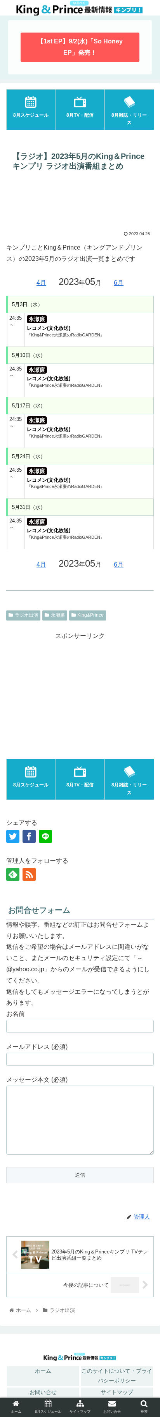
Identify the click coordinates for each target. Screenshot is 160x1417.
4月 (41, 282)
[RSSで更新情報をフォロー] (29, 874)
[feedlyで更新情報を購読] (12, 874)
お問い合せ (43, 1392)
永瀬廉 (58, 615)
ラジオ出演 (26, 615)
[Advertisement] (80, 202)
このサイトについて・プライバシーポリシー (117, 1376)
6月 (118, 282)
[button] (144, 1120)
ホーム (43, 1371)
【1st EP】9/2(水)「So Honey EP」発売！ (80, 47)
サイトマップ (117, 1392)
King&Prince (90, 615)
